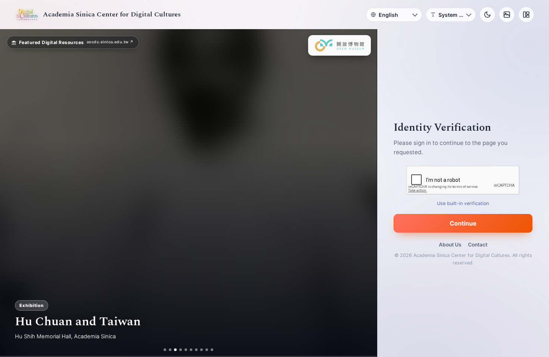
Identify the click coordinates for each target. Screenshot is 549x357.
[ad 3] (175, 349)
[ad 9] (209, 349)
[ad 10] (215, 349)
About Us (450, 245)
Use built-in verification (463, 203)
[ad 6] (194, 349)
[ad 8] (204, 349)
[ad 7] (199, 349)
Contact (477, 245)
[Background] (507, 14)
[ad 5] (188, 349)
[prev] (13, 193)
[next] (363, 193)
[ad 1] (162, 349)
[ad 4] (183, 349)
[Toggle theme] (487, 14)
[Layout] (526, 14)
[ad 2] (167, 349)
